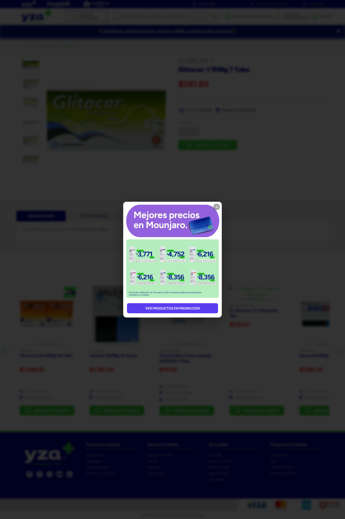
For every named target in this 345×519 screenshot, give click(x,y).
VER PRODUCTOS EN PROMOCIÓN (172, 308)
